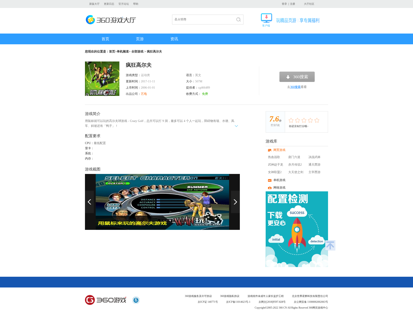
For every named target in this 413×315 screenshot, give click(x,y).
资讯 (174, 39)
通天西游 (314, 164)
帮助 (135, 3)
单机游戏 (279, 180)
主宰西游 (314, 172)
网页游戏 (279, 150)
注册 (292, 3)
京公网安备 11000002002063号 (311, 301)
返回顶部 (330, 245)
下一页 (235, 202)
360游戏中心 (106, 300)
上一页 (89, 202)
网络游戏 (279, 187)
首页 (105, 39)
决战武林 (314, 157)
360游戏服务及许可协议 (198, 296)
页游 (140, 39)
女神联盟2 (275, 172)
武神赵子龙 (275, 164)
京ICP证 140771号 (208, 301)
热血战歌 (274, 157)
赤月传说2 (295, 164)
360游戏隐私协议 (229, 296)
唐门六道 (294, 157)
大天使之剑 (295, 172)
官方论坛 (124, 3)
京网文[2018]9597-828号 (272, 301)
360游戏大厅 (112, 19)
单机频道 (123, 51)
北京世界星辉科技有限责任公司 (310, 296)
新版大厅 (94, 3)
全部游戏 (137, 51)
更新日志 (109, 3)
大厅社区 (309, 3)
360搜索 (300, 76)
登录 (284, 3)
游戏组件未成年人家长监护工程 (266, 296)
